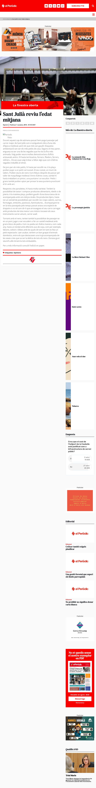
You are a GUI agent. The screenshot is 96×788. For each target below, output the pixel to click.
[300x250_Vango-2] (80, 740)
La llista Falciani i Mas (81, 257)
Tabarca (75, 406)
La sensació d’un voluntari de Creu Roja (81, 158)
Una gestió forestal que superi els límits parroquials (79, 575)
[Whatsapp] (62, 6)
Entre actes (76, 307)
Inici (4, 19)
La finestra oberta (25, 105)
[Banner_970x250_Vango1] (48, 50)
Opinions (17, 253)
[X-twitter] (50, 6)
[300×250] (80, 512)
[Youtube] (58, 6)
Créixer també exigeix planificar (76, 548)
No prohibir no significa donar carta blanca (79, 603)
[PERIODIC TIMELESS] (80, 640)
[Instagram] (54, 6)
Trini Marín (71, 775)
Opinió (9, 19)
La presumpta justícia (81, 207)
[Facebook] (46, 6)
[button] (93, 6)
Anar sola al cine (78, 356)
